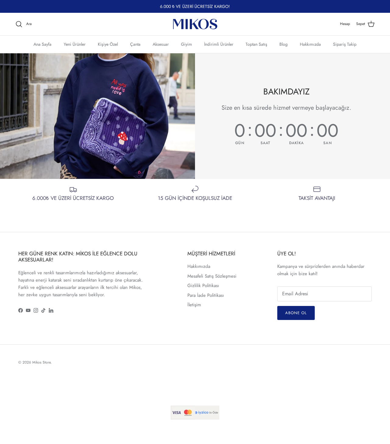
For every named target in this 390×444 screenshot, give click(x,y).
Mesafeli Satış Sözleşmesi (211, 276)
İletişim (194, 304)
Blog (283, 44)
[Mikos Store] (195, 24)
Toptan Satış (256, 44)
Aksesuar (161, 44)
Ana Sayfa (42, 44)
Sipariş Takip (344, 44)
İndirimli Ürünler (218, 44)
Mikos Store (41, 362)
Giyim (186, 44)
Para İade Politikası (205, 295)
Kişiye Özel (108, 44)
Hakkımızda (310, 44)
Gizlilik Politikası (203, 285)
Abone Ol (296, 313)
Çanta (135, 44)
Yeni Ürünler (75, 44)
